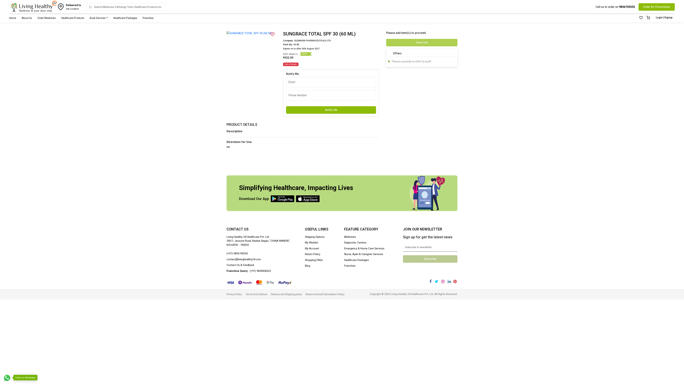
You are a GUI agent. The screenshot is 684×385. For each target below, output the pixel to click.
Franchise (148, 18)
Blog (307, 265)
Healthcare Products (72, 18)
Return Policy (312, 254)
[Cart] (648, 18)
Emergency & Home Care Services (364, 248)
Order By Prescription (656, 7)
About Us (27, 18)
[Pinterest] (455, 281)
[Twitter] (436, 281)
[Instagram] (443, 281)
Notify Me (331, 110)
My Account (312, 248)
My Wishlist (311, 242)
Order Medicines (46, 18)
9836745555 (627, 7)
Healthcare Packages (125, 18)
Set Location (73, 7)
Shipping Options (315, 236)
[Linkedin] (449, 281)
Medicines (350, 236)
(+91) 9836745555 (237, 253)
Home (12, 18)
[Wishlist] (641, 18)
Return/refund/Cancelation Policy (324, 294)
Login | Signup (664, 17)
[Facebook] (430, 281)
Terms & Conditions (256, 294)
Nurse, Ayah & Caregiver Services (363, 254)
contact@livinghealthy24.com (244, 259)
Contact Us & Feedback (240, 265)
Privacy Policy (234, 294)
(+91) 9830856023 (260, 271)
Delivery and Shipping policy (286, 294)
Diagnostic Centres (355, 242)
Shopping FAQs (314, 260)
